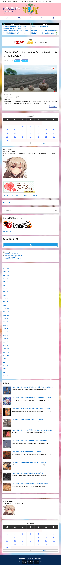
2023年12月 (6, 268)
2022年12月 (6, 308)
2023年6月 (5, 288)
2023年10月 (6, 275)
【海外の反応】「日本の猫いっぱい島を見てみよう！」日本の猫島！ (29, 462)
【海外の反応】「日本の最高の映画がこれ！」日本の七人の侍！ (28, 473)
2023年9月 (5, 278)
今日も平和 (21, 1)
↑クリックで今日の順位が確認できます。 (13, 195)
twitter (9, 1)
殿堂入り (15, 1)
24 (7, 137)
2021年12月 (6, 348)
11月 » (44, 143)
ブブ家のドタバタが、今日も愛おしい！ (39, 26)
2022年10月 (6, 315)
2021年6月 (5, 368)
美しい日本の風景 (29, 1)
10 (7, 130)
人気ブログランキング (8, 231)
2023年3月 (5, 298)
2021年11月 (6, 352)
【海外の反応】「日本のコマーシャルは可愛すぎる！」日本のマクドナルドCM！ (32, 408)
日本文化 (17, 60)
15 (46, 130)
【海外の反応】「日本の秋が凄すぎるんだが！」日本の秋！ (27, 451)
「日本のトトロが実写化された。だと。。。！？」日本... (15, 33)
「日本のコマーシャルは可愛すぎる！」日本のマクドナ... (15, 30)
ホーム (4, 1)
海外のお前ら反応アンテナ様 (12, 258)
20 (30, 133)
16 (54, 130)
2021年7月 (5, 365)
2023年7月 (5, 285)
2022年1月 (5, 345)
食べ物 (35, 1)
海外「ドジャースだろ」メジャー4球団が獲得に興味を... (43, 33)
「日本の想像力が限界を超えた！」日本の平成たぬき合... (15, 26)
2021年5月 (5, 372)
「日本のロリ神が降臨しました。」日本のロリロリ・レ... (15, 28)
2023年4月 (5, 295)
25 (15, 137)
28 (38, 137)
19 (22, 133)
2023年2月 (5, 301)
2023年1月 (5, 305)
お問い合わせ (6, 202)
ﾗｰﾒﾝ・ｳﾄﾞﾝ (41, 1)
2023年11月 (6, 271)
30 (54, 137)
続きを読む (53, 106)
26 (22, 137)
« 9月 (17, 143)
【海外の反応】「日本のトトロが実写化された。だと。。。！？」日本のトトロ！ (32, 430)
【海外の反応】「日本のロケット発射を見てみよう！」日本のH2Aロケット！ (31, 440)
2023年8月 (5, 281)
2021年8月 (5, 362)
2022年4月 (5, 335)
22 (46, 133)
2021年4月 (5, 375)
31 (7, 140)
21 (38, 133)
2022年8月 (5, 322)
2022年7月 (5, 325)
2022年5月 (5, 332)
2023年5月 (5, 291)
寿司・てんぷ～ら (49, 1)
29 (46, 137)
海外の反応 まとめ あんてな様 (12, 255)
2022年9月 (5, 318)
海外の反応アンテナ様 (10, 253)
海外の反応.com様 (9, 257)
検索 (56, 210)
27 (30, 137)
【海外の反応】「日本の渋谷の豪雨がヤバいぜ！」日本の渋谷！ (28, 419)
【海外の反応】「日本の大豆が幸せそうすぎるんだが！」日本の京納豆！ (30, 483)
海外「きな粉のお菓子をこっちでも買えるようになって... (43, 30)
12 (22, 130)
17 (7, 133)
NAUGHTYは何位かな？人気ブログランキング (33, 195)
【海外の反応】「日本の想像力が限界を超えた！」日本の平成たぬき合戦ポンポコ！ (33, 387)
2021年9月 (5, 358)
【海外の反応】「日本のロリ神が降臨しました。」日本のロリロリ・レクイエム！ (32, 397)
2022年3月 (5, 338)
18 (15, 133)
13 (30, 130)
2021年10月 (6, 355)
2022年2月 (5, 342)
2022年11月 (6, 312)
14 (38, 130)
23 (54, 133)
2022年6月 (5, 328)
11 (15, 130)
